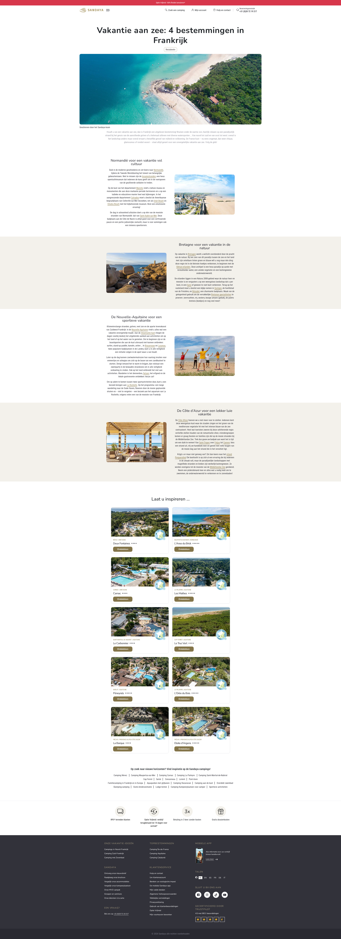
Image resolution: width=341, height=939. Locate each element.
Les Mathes (180, 593)
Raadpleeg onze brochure (114, 877)
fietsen (146, 373)
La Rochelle (132, 385)
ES (210, 877)
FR (215, 877)
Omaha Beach (113, 204)
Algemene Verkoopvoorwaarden (163, 894)
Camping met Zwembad (114, 857)
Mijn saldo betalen (157, 890)
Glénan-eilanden (183, 267)
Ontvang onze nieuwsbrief (115, 873)
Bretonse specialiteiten (221, 294)
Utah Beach (159, 201)
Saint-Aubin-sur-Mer (148, 215)
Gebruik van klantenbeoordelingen (164, 906)
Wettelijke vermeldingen (160, 898)
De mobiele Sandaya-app (160, 885)
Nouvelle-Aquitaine (140, 329)
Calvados (135, 197)
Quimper (218, 288)
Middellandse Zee (217, 467)
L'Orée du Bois (182, 693)
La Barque (118, 743)
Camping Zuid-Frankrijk (114, 853)
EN (205, 877)
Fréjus (217, 442)
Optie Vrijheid (155, 910)
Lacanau (161, 345)
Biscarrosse (150, 345)
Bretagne (192, 254)
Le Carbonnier (120, 643)
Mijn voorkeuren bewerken (161, 914)
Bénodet (196, 291)
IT (224, 877)
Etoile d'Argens (182, 743)
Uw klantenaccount (158, 877)
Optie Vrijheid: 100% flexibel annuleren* (170, 3)
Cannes (226, 442)
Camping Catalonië (157, 857)
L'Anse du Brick (182, 543)
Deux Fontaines (121, 543)
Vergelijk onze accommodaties (116, 881)
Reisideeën (170, 49)
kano (189, 285)
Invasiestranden (149, 176)
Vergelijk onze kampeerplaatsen (117, 885)
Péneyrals (118, 693)
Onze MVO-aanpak (112, 890)
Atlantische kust (148, 333)
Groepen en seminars (113, 894)
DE (220, 877)
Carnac (117, 593)
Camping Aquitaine (157, 853)
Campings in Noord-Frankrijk (116, 849)
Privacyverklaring (157, 902)
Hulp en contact (156, 873)
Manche (139, 188)
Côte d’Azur (183, 420)
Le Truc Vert (180, 643)
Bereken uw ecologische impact (163, 881)
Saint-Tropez (204, 442)
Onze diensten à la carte (114, 898)
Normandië (158, 170)
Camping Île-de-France (159, 849)
